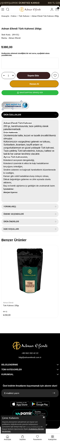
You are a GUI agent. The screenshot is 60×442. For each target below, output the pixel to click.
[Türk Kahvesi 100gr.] (30, 273)
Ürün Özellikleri (12, 115)
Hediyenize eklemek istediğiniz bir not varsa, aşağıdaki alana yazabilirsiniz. (25, 54)
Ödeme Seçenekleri (13, 214)
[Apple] (20, 404)
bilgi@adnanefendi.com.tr (30, 357)
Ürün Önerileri (11, 222)
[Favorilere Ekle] (55, 75)
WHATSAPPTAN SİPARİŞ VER (31, 93)
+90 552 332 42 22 (30, 353)
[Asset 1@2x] (30, 346)
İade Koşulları (11, 229)
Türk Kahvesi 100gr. (11, 305)
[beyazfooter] (30, 414)
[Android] (40, 404)
